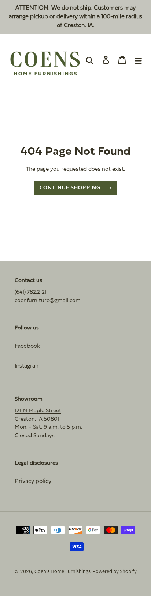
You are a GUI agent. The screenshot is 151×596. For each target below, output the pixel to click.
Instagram (28, 366)
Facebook (27, 346)
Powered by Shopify (114, 572)
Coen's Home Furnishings (62, 572)
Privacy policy (33, 481)
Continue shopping (70, 188)
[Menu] (138, 60)
